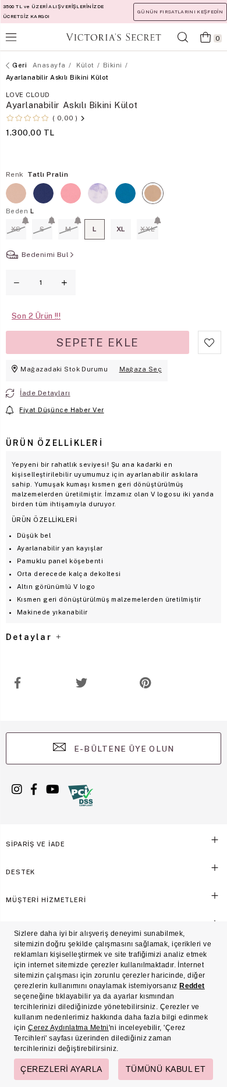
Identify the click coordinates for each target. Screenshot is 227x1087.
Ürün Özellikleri (54, 443)
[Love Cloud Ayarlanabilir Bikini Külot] (16, 193)
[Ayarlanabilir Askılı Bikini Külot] (71, 193)
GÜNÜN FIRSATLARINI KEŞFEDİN (180, 12)
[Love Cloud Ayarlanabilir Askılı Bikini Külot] (43, 193)
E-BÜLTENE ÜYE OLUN (123, 748)
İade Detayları (45, 393)
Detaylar (30, 637)
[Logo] (113, 37)
